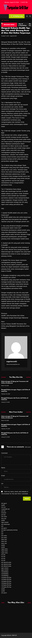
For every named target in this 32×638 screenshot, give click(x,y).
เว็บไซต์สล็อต (4, 572)
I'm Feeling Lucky (18, 16)
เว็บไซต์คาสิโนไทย (6, 577)
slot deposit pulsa (6, 562)
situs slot (3, 518)
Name (3, 467)
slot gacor (4, 503)
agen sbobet (4, 568)
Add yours (28, 447)
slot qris (3, 507)
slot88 (3, 505)
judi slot (3, 511)
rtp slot (3, 554)
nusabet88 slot (5, 509)
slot (2, 526)
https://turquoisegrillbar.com (13, 364)
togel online (4, 549)
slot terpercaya (5, 524)
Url (2, 483)
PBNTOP (14, 635)
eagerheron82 (13, 36)
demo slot (4, 539)
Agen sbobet (4, 522)
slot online (4, 516)
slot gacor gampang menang (9, 530)
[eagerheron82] (16, 347)
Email (3, 475)
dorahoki (3, 512)
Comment (4, 453)
